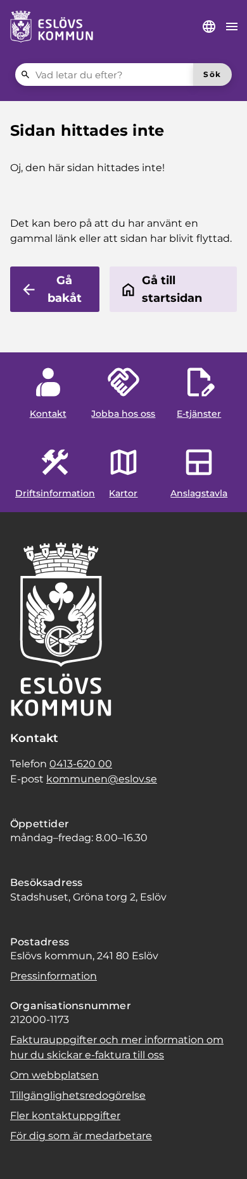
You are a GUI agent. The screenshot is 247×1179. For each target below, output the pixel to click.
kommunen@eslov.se (101, 779)
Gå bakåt (65, 289)
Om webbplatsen (54, 1075)
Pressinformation (53, 976)
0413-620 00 (80, 764)
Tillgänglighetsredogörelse (78, 1095)
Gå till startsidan (172, 289)
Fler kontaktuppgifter (65, 1116)
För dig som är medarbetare (81, 1136)
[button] (25, 1154)
